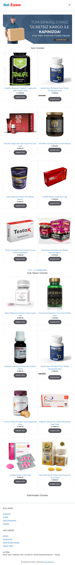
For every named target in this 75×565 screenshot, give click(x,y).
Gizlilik (5, 517)
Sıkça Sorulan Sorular (11, 543)
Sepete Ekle (20, 97)
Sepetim (6, 524)
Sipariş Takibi (8, 546)
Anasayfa (6, 514)
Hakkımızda (7, 539)
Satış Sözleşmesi (9, 520)
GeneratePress (49, 562)
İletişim (5, 536)
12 (35, 270)
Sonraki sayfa (42, 270)
